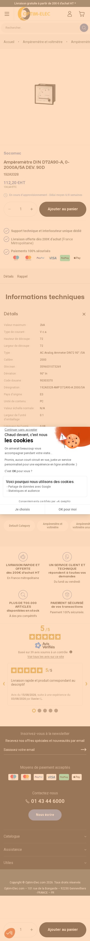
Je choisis (22, 509)
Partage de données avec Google (29, 486)
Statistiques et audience (24, 490)
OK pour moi (68, 509)
